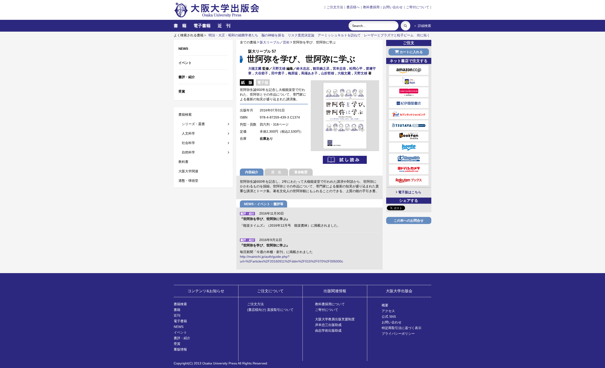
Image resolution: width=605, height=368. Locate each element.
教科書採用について (330, 304)
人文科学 (186, 133)
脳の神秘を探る (273, 35)
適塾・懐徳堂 (188, 180)
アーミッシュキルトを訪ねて (339, 35)
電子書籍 (202, 25)
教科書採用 (371, 7)
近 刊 (224, 25)
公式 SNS (389, 316)
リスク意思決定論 (301, 35)
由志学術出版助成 (328, 330)
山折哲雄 (327, 73)
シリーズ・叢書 (191, 124)
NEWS (178, 327)
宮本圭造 (339, 68)
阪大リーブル (270, 42)
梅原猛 (293, 73)
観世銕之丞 (321, 68)
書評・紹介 (182, 338)
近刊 (177, 315)
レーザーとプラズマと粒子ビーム (389, 35)
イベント (180, 332)
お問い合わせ (393, 7)
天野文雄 (278, 68)
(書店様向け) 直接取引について (270, 310)
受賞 (177, 344)
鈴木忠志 (303, 68)
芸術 (286, 42)
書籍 (177, 310)
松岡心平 (356, 68)
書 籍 (180, 25)
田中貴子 (278, 73)
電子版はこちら (409, 192)
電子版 (262, 82)
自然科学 (186, 152)
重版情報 (180, 349)
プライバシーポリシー (398, 333)
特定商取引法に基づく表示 (401, 328)
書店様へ (353, 7)
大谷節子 (261, 73)
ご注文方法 (335, 7)
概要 (385, 305)
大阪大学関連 (188, 171)
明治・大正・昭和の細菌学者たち (233, 35)
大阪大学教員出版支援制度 (335, 319)
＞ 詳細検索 (422, 26)
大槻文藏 (254, 68)
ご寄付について (417, 7)
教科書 (183, 162)
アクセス (388, 311)
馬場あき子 (309, 73)
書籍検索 (185, 114)
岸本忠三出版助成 (328, 325)
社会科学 (186, 143)
